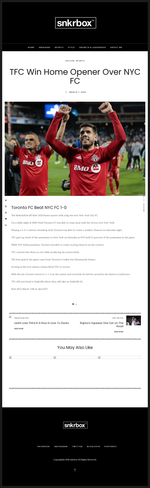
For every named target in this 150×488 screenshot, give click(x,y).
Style (71, 47)
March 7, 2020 (77, 92)
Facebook (44, 446)
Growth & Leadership (92, 47)
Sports (59, 47)
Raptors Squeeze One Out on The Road (101, 324)
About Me (116, 47)
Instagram (61, 446)
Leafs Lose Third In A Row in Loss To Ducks (41, 323)
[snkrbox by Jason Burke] (75, 22)
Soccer (69, 61)
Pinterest (110, 446)
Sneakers (44, 47)
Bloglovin (93, 446)
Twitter (77, 446)
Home (31, 47)
